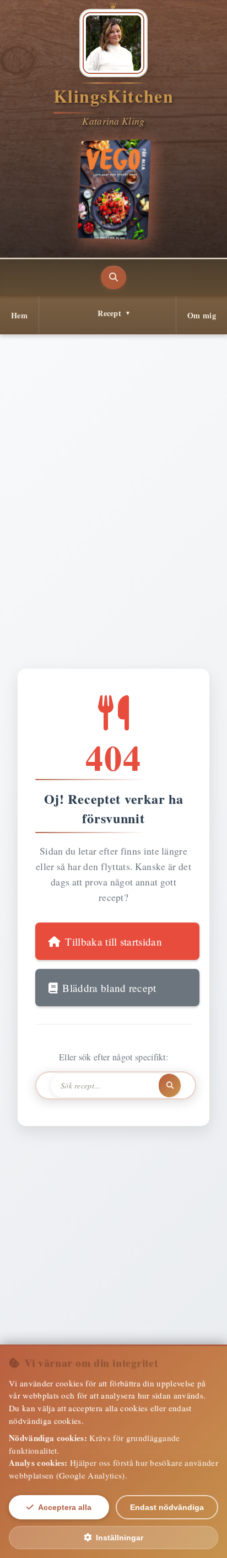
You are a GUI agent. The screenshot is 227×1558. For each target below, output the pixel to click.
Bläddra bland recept (109, 988)
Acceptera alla (64, 1507)
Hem (19, 315)
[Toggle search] (113, 277)
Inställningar (119, 1537)
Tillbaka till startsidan (113, 941)
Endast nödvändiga (167, 1507)
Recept (109, 313)
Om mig (201, 315)
